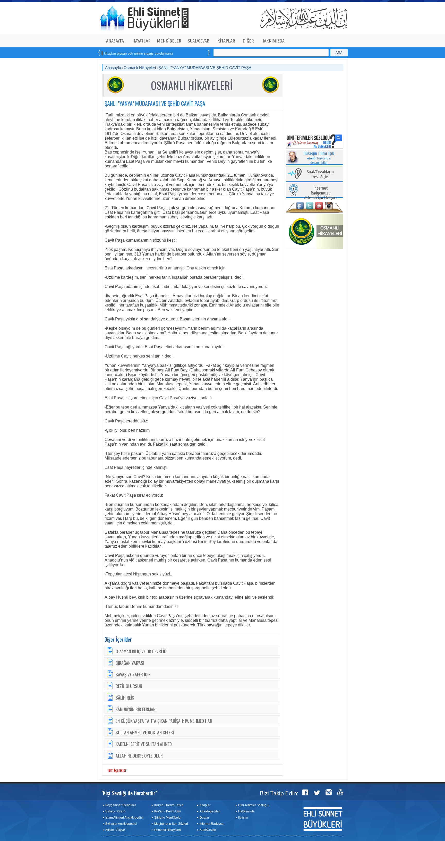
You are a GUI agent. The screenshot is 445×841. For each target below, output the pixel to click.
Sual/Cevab (208, 830)
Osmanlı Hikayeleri (140, 67)
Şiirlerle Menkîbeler (168, 817)
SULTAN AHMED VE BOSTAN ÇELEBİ (145, 732)
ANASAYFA (115, 40)
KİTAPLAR (226, 40)
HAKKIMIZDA (273, 40)
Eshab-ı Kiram (115, 811)
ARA (339, 53)
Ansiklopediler (210, 811)
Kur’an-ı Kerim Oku (167, 811)
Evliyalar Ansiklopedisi (121, 824)
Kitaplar (205, 805)
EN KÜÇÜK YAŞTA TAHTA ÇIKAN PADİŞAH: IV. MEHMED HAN (164, 720)
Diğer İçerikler (118, 639)
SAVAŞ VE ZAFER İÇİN (133, 674)
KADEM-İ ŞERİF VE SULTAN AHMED (144, 744)
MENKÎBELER (169, 40)
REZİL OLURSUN (129, 686)
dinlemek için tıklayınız (320, 193)
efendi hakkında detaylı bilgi (318, 158)
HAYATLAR (141, 40)
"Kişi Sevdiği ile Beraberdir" (129, 793)
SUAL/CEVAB (198, 40)
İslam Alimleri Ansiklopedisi (124, 817)
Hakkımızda (246, 811)
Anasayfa (113, 67)
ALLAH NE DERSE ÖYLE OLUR (139, 755)
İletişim (243, 817)
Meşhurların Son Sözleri (171, 824)
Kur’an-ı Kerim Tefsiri (168, 805)
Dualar (204, 817)
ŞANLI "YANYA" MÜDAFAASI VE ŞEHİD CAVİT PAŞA (204, 67)
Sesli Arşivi (320, 174)
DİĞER (248, 40)
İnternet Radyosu (212, 824)
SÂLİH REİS (125, 697)
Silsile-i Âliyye (115, 830)
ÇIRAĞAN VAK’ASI (130, 662)
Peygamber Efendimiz (120, 805)
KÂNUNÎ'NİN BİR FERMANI (136, 709)
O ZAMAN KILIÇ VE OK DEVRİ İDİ (141, 651)
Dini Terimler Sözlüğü (253, 805)
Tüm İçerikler (116, 770)
